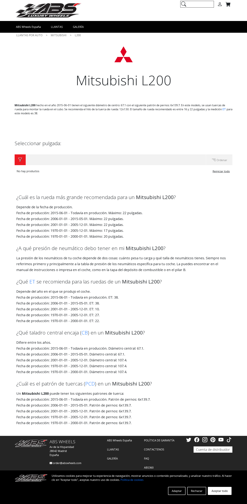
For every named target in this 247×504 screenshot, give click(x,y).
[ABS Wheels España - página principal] (48, 10)
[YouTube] (222, 439)
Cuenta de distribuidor (213, 449)
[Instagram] (205, 439)
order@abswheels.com (66, 463)
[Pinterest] (214, 439)
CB (84, 332)
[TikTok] (229, 439)
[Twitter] (189, 439)
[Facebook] (197, 439)
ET (224, 109)
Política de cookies (131, 480)
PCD (90, 383)
